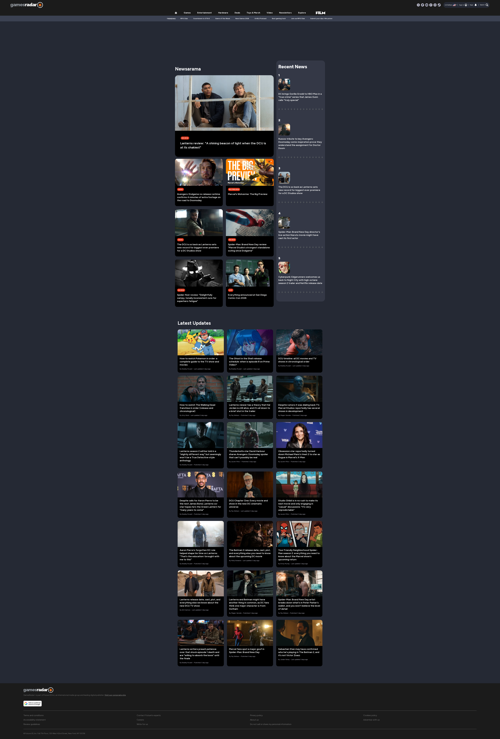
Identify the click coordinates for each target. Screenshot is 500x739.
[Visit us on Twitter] (418, 5)
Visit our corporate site (115, 695)
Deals (237, 12)
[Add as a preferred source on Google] (32, 703)
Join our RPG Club (298, 18)
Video (270, 12)
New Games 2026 (242, 18)
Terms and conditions (33, 715)
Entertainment (204, 12)
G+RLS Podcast (261, 18)
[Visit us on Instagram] (435, 5)
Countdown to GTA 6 (201, 18)
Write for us (142, 724)
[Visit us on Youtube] (426, 5)
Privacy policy (256, 715)
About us (254, 720)
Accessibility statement (34, 720)
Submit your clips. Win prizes (321, 18)
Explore (302, 12)
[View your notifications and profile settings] (475, 5)
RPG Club (184, 18)
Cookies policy (370, 715)
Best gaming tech (279, 18)
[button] (484, 5)
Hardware (223, 12)
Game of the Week (222, 18)
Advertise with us (371, 720)
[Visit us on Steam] (439, 5)
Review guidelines (31, 724)
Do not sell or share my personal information (270, 724)
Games (187, 12)
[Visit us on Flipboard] (422, 5)
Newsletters (285, 12)
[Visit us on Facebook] (430, 5)
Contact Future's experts (149, 715)
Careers (140, 720)
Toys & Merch (253, 12)
